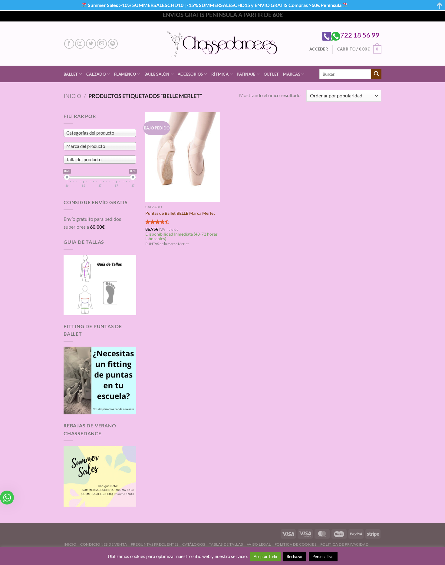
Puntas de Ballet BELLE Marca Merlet (180, 213)
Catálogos (193, 544)
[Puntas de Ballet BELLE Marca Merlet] (182, 157)
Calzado (96, 74)
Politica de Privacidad (344, 544)
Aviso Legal (259, 544)
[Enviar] (376, 74)
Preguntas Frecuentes (155, 544)
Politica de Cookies (296, 544)
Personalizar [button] (323, 556)
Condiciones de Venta (103, 544)
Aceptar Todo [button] (265, 556)
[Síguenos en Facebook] (69, 44)
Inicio (72, 96)
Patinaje (246, 74)
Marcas (291, 74)
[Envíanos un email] (102, 44)
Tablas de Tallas (226, 544)
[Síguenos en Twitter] (91, 44)
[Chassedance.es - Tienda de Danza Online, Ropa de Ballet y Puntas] (223, 44)
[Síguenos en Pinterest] (113, 44)
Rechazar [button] (295, 556)
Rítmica (220, 74)
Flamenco (125, 74)
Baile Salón (157, 74)
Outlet (271, 74)
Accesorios (190, 74)
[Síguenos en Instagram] (80, 44)
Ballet (71, 74)
